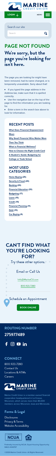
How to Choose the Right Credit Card (27, 150)
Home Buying (15, 177)
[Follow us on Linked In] (25, 344)
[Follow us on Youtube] (19, 344)
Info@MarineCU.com (28, 279)
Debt (11, 210)
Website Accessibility (16, 426)
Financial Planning (18, 206)
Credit (12, 201)
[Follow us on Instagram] (12, 344)
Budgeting (14, 193)
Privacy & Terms (13, 421)
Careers (9, 376)
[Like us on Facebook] (6, 344)
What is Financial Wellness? (22, 146)
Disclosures (11, 417)
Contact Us (11, 368)
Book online (28, 307)
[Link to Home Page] (28, 6)
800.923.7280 (28, 286)
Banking (13, 185)
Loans (12, 197)
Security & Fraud (17, 181)
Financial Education (18, 189)
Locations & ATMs (15, 372)
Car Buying (14, 214)
